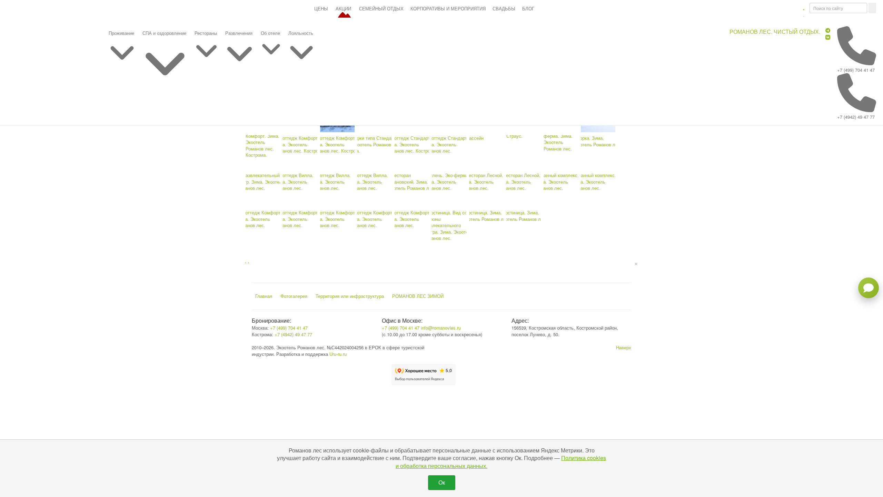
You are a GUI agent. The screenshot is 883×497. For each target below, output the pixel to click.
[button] (804, 12)
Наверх (623, 347)
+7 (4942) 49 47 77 (856, 117)
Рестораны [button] (206, 33)
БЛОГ (528, 8)
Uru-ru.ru (338, 354)
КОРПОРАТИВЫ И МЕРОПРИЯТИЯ (448, 8)
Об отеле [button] (270, 33)
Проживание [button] (121, 33)
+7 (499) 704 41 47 (856, 70)
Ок (441, 482)
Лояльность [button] (300, 33)
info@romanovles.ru (441, 327)
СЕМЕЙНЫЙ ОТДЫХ (381, 8)
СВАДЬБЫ (504, 8)
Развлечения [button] (238, 33)
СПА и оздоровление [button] (164, 33)
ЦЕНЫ (321, 8)
